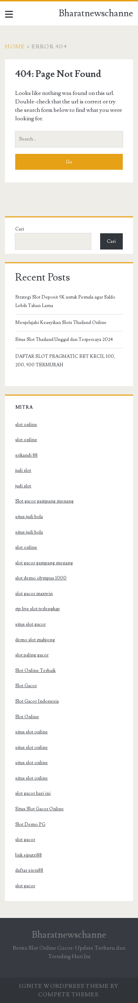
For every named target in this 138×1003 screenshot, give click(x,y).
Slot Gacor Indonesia (37, 701)
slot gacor (25, 839)
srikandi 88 (26, 455)
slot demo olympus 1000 (41, 578)
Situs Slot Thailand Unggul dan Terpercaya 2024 (64, 339)
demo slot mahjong (35, 640)
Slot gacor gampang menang (44, 501)
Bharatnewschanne (96, 13)
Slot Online (27, 717)
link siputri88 (28, 855)
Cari (19, 229)
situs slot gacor (30, 624)
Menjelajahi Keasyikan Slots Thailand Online (61, 322)
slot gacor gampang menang (44, 563)
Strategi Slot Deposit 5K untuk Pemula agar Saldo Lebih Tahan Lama (65, 301)
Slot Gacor (26, 686)
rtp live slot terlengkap (37, 609)
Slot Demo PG (30, 824)
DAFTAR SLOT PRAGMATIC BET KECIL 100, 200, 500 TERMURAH (65, 361)
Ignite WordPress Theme (64, 986)
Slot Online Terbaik (35, 670)
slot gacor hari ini (33, 793)
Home (15, 46)
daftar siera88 (29, 870)
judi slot (23, 470)
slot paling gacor (31, 655)
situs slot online (31, 732)
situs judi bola (29, 516)
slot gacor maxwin (34, 593)
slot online (26, 424)
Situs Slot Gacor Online (39, 809)
